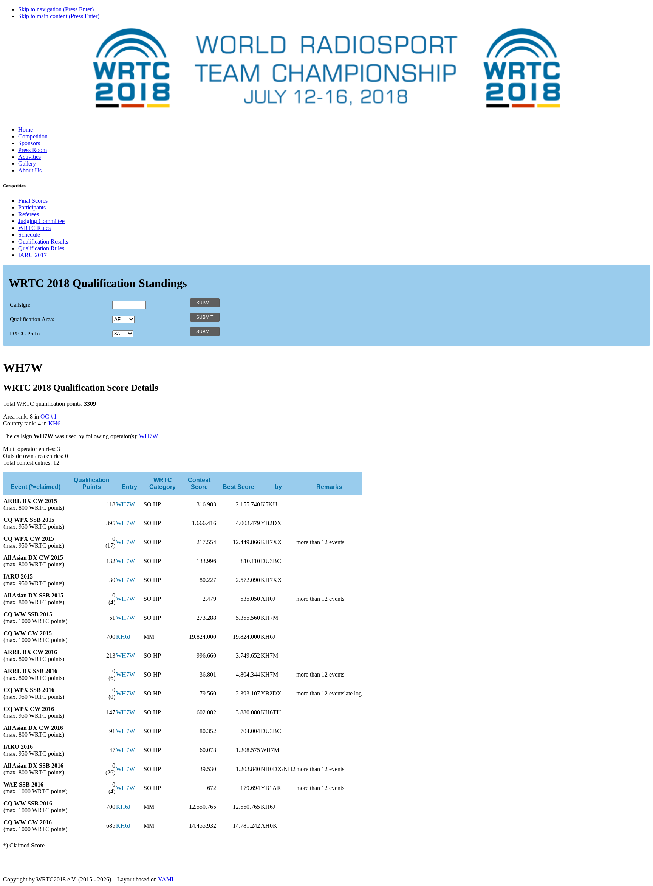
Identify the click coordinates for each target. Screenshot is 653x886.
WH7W (148, 436)
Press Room (32, 150)
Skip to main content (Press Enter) (58, 16)
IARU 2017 (32, 255)
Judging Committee (41, 221)
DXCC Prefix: (26, 334)
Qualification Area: (32, 319)
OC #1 (48, 416)
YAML (166, 879)
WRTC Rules (34, 228)
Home (25, 129)
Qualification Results (43, 241)
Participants (32, 207)
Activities (29, 157)
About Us (30, 170)
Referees (28, 214)
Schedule (29, 234)
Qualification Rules (41, 248)
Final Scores (33, 200)
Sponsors (29, 143)
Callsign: (20, 305)
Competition (33, 136)
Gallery (27, 163)
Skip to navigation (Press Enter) (56, 9)
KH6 (54, 423)
